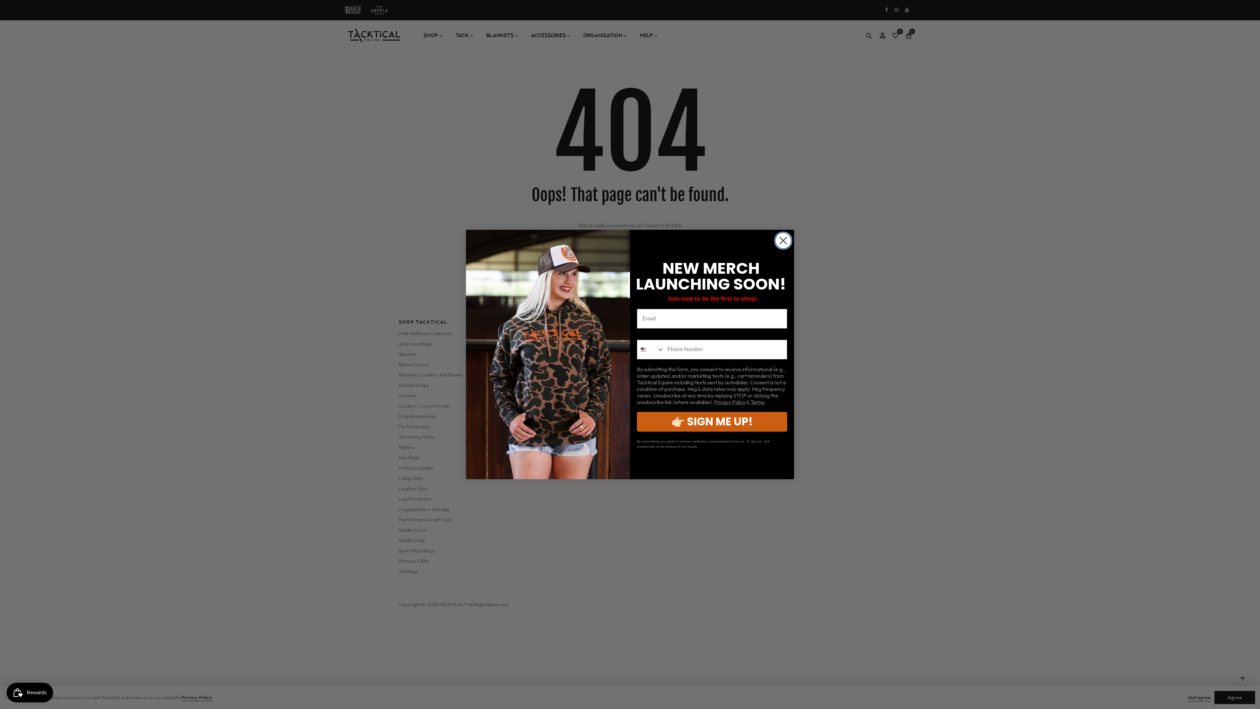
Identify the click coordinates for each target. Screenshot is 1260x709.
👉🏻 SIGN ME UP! (712, 421)
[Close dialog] (783, 240)
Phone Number (656, 334)
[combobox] (650, 349)
